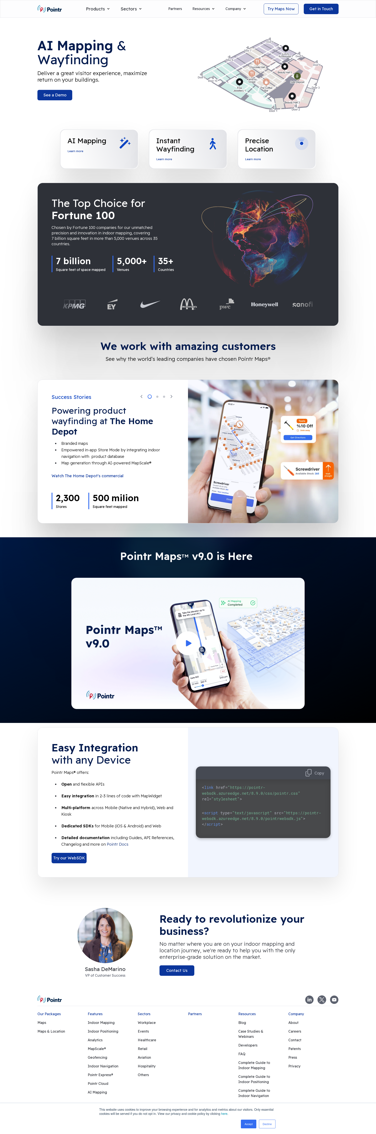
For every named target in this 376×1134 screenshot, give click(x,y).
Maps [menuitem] (41, 1022)
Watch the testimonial (72, 483)
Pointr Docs (117, 844)
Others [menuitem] (143, 1075)
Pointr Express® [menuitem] (100, 1075)
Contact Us (177, 970)
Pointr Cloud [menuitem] (98, 1083)
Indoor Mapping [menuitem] (101, 1022)
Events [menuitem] (143, 1031)
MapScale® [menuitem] (97, 1049)
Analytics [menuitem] (95, 1040)
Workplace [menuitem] (147, 1022)
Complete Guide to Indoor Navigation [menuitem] (254, 1093)
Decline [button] (267, 1124)
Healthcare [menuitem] (147, 1040)
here (224, 1114)
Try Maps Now (281, 8)
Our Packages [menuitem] (49, 1014)
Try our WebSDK (69, 857)
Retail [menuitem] (142, 1049)
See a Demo (55, 94)
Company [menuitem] (296, 1014)
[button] (141, 396)
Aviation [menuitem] (144, 1057)
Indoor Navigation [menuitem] (103, 1066)
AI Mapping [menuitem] (97, 1092)
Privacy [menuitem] (294, 1066)
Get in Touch (321, 8)
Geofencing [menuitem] (97, 1057)
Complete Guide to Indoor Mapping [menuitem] (254, 1065)
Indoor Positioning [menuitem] (103, 1031)
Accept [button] (249, 1124)
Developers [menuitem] (247, 1045)
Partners (175, 9)
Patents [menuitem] (294, 1049)
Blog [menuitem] (242, 1022)
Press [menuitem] (292, 1057)
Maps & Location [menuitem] (51, 1031)
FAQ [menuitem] (241, 1054)
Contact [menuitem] (294, 1040)
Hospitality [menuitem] (147, 1066)
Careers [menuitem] (294, 1031)
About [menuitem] (293, 1022)
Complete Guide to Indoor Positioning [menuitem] (254, 1079)
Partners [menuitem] (195, 1014)
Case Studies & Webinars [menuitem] (250, 1034)
